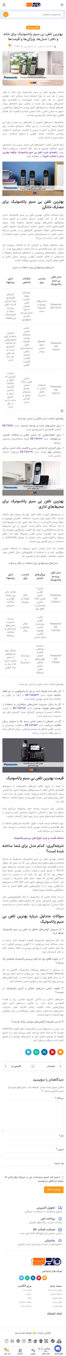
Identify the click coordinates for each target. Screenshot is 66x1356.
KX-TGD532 (32, 695)
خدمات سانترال (25, 1302)
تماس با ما (27, 1290)
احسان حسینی (45, 46)
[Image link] (46, 1262)
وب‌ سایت (59, 1163)
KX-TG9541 (31, 725)
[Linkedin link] (44, 1052)
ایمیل (60, 1149)
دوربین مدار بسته (55, 1290)
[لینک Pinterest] (52, 1052)
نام (61, 1136)
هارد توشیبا (57, 1306)
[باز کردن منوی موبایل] (62, 5)
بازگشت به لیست (33, 1066)
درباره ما (28, 1294)
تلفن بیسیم (57, 1302)
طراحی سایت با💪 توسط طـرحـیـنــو (33, 1333)
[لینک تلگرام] (28, 1052)
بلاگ (29, 1298)
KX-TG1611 (7, 426)
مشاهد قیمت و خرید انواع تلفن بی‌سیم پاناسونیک (38, 838)
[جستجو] (5, 14)
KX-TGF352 (19, 708)
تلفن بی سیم (33, 27)
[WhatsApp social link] (36, 1052)
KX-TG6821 (36, 439)
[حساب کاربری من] (4, 5)
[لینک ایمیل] (60, 1052)
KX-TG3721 (26, 452)
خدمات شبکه (26, 1306)
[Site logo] (33, 5)
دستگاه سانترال (56, 1294)
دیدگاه (59, 1098)
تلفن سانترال (57, 1298)
